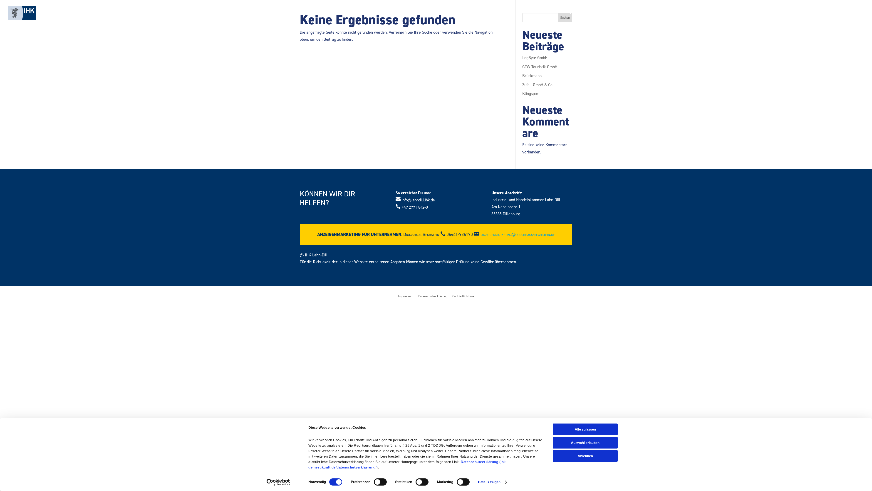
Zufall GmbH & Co (537, 85)
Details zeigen (489, 482)
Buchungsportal (836, 13)
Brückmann (532, 75)
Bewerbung (708, 13)
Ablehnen (585, 456)
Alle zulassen (585, 429)
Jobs (805, 13)
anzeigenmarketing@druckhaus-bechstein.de (518, 234)
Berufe (656, 13)
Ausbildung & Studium (612, 13)
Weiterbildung (747, 13)
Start (574, 13)
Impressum (405, 296)
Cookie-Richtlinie (463, 296)
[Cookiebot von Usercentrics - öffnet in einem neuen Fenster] (278, 482)
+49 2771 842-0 (415, 207)
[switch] (380, 482)
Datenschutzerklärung (432, 296)
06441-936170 (459, 234)
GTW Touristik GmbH (539, 67)
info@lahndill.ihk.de (418, 200)
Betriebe (679, 13)
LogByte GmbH (534, 57)
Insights (784, 13)
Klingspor (530, 93)
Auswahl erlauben (585, 443)
